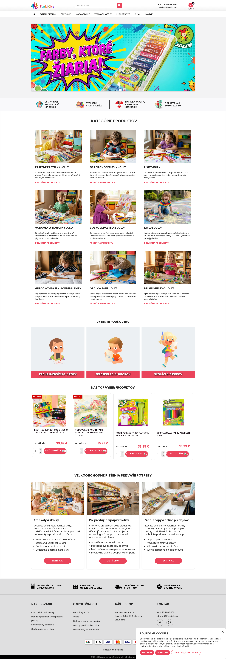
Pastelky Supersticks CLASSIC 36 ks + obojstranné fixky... (51, 431)
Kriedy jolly (153, 228)
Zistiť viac (58, 560)
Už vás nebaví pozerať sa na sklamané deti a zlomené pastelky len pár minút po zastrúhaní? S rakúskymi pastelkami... (57, 175)
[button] (43, 57)
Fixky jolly (152, 167)
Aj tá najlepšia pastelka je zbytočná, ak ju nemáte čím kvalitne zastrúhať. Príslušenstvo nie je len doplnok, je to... (166, 296)
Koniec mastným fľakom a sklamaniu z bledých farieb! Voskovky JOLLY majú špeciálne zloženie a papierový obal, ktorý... (112, 236)
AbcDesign (130, 657)
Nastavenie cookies (113, 650)
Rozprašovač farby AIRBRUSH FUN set (173, 434)
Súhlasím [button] (147, 653)
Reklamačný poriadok (42, 624)
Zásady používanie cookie (86, 625)
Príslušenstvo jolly (159, 288)
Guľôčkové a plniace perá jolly (58, 288)
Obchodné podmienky (42, 612)
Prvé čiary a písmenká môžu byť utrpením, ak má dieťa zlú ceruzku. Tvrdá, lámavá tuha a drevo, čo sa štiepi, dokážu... (112, 175)
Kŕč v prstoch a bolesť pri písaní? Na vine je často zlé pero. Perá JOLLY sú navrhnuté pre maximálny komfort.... (57, 296)
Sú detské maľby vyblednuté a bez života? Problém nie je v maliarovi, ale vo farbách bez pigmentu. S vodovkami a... (56, 236)
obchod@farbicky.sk (168, 7)
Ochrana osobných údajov (86, 621)
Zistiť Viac (168, 560)
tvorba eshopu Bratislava (110, 657)
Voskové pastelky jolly (107, 228)
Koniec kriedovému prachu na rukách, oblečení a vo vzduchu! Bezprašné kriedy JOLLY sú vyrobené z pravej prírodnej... (167, 236)
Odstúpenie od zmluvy (42, 629)
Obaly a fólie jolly (103, 288)
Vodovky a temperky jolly (54, 228)
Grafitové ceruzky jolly (108, 167)
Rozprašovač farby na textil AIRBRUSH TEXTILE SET (132, 434)
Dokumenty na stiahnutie (86, 629)
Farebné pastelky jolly (52, 167)
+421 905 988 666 (167, 4)
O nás (76, 616)
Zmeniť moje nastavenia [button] (185, 653)
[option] (113, 57)
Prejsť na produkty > (47, 182)
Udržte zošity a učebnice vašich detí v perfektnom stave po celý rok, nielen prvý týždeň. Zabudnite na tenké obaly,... (113, 296)
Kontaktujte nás (81, 612)
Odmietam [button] (162, 653)
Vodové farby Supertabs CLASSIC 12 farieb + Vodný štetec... (89, 432)
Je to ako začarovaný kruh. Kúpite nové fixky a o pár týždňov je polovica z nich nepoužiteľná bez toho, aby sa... (166, 175)
